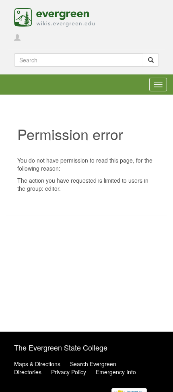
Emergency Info (116, 372)
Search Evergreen (93, 364)
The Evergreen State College (60, 347)
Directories (27, 372)
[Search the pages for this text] (151, 60)
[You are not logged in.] (17, 38)
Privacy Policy (68, 372)
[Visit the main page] (54, 16)
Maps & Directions (37, 364)
